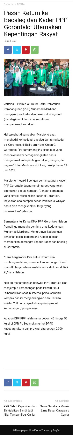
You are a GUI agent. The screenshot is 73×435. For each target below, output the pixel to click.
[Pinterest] (26, 50)
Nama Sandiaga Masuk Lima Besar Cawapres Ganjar (54, 410)
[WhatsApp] (35, 50)
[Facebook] (8, 50)
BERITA (21, 4)
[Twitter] (17, 50)
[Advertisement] (36, 357)
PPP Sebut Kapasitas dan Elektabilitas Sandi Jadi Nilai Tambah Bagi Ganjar (20, 410)
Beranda (8, 4)
